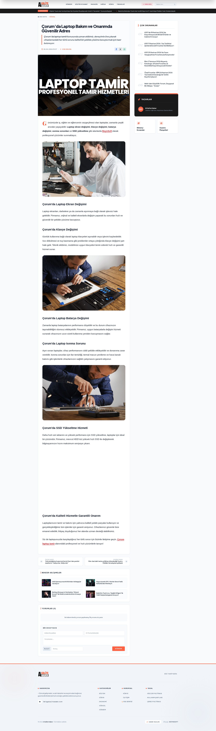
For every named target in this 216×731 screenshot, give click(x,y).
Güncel (52, 16)
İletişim (126, 697)
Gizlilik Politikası (154, 693)
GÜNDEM (102, 710)
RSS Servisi (127, 701)
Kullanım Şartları (154, 697)
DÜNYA (101, 697)
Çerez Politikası (154, 701)
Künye (125, 693)
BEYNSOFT (173, 722)
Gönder (118, 648)
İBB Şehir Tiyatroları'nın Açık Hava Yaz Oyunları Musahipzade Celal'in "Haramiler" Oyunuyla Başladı (68, 11)
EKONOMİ (103, 701)
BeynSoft (107, 131)
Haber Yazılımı (154, 722)
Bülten (102, 693)
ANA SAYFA (43, 16)
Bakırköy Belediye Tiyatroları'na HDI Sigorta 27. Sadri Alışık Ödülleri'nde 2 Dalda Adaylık (134, 11)
